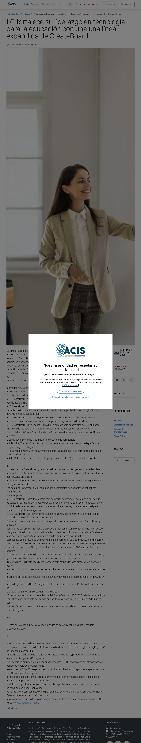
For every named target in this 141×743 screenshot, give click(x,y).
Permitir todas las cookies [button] (70, 391)
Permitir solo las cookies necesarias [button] (70, 397)
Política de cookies (70, 385)
